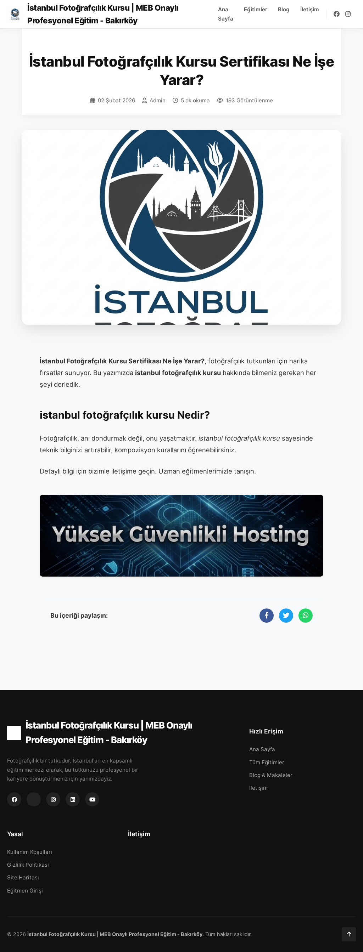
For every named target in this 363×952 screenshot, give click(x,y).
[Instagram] (348, 14)
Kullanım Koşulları (29, 852)
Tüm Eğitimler (266, 762)
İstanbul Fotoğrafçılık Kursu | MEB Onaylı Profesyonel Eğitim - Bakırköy (109, 732)
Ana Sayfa (225, 14)
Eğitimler (255, 9)
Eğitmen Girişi (25, 890)
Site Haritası (23, 877)
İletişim (309, 9)
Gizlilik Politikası (28, 864)
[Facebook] (337, 14)
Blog (284, 9)
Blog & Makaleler (270, 775)
